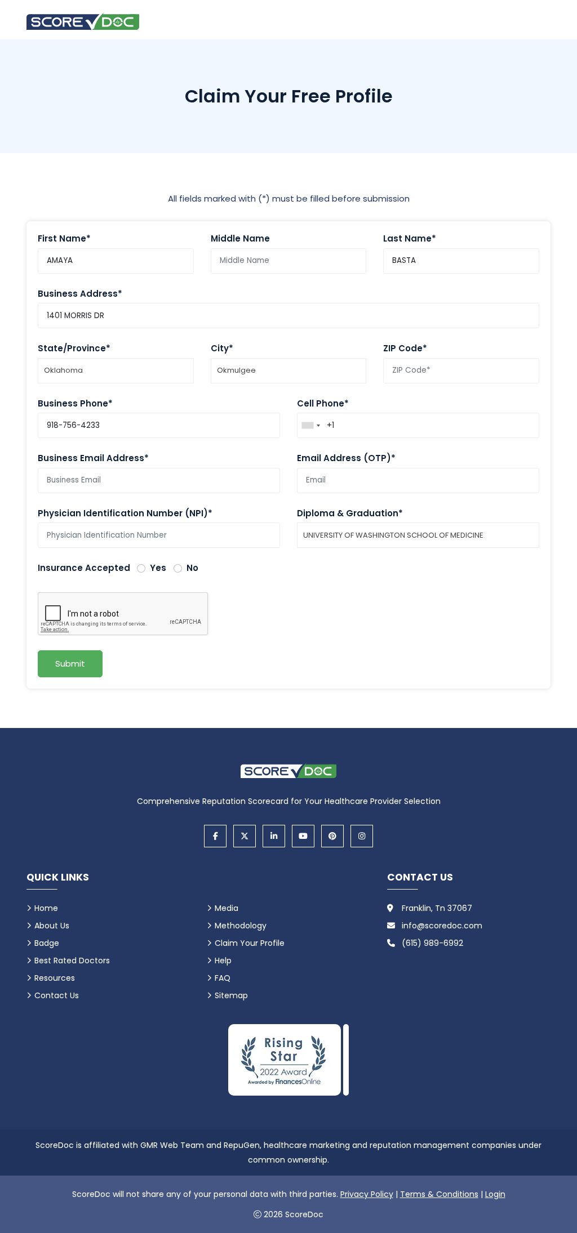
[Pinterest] (332, 836)
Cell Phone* (323, 403)
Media (226, 908)
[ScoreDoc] (82, 21)
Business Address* (80, 294)
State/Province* (74, 348)
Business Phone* (75, 403)
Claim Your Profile (250, 943)
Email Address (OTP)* (346, 458)
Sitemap (231, 995)
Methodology (241, 925)
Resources (54, 978)
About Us (51, 925)
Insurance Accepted (84, 568)
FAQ (222, 978)
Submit (70, 663)
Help (223, 960)
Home (46, 908)
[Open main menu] (536, 21)
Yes (158, 568)
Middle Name (240, 238)
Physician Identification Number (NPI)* (125, 513)
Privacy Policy (366, 1194)
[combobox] (310, 425)
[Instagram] (361, 836)
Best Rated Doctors (72, 960)
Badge (46, 943)
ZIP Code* (405, 348)
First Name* (64, 238)
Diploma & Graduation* (350, 513)
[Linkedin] (274, 836)
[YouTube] (303, 836)
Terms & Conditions (439, 1194)
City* (222, 348)
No (192, 568)
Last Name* (409, 238)
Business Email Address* (93, 458)
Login (495, 1194)
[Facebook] (215, 836)
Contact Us (56, 995)
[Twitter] (244, 836)
